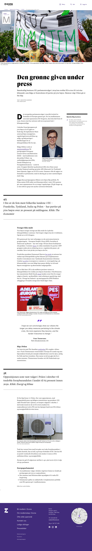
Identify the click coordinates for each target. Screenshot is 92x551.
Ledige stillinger (23, 524)
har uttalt (48, 254)
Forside (6, 9)
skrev (35, 246)
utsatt (39, 274)
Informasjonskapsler (21, 539)
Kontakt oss (21, 521)
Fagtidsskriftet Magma (14, 9)
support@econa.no (54, 519)
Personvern (19, 536)
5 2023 (22, 9)
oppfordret (41, 349)
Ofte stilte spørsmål (24, 517)
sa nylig (25, 261)
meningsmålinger (23, 149)
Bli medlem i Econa (24, 509)
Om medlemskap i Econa (26, 513)
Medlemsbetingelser (21, 534)
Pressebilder (21, 528)
